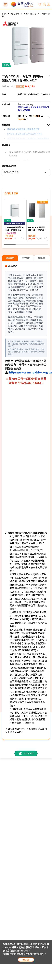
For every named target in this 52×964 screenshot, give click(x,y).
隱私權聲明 (22, 954)
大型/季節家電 (30, 13)
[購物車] (44, 4)
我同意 (26, 959)
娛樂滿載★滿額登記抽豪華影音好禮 (23, 129)
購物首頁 (15, 13)
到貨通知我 (28, 753)
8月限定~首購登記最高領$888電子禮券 (24, 133)
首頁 (4, 13)
